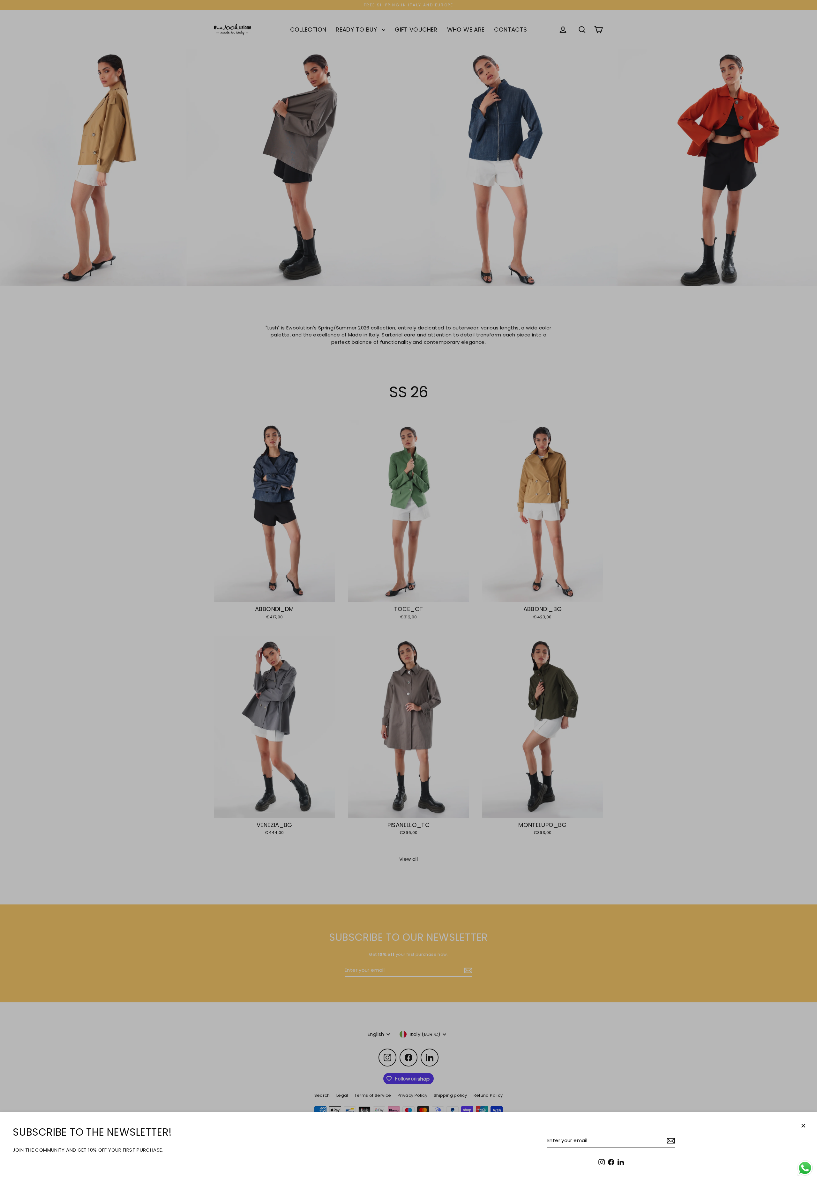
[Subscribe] (670, 1140)
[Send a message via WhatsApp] (805, 1168)
